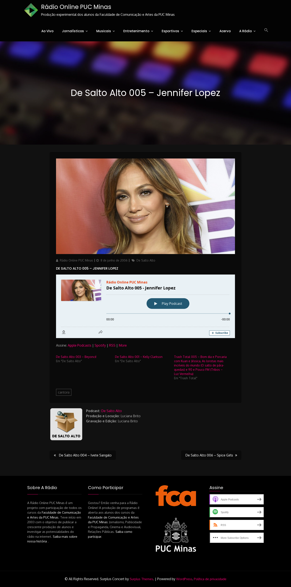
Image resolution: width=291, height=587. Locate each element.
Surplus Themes (141, 579)
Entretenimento (136, 31)
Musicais (103, 31)
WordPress (184, 579)
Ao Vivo (47, 31)
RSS (112, 345)
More (123, 345)
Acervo (225, 31)
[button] (266, 30)
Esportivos (170, 31)
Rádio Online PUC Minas (76, 7)
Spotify (100, 345)
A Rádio (245, 31)
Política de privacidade (210, 579)
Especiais (199, 31)
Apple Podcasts (79, 345)
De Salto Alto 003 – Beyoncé (76, 357)
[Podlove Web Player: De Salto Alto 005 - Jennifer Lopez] (145, 306)
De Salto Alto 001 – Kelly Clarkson (139, 357)
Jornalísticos (73, 31)
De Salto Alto (146, 260)
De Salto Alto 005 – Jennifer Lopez (87, 268)
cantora (63, 392)
